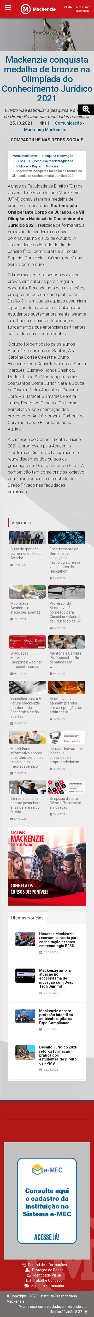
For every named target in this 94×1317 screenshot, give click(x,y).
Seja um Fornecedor (47, 1286)
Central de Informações (47, 1265)
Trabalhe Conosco (47, 1280)
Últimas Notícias (27, 917)
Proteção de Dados (47, 1270)
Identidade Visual (47, 1275)
